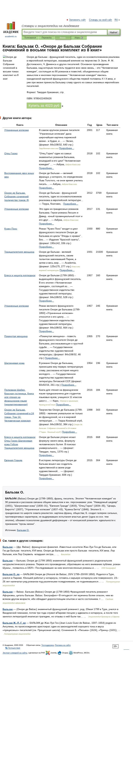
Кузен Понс (10, 228)
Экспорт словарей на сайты (15, 653)
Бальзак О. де (11, 574)
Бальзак (8, 547)
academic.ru (11, 36)
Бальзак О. (23, 530)
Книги (63, 37)
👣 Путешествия (12, 648)
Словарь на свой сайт (100, 20)
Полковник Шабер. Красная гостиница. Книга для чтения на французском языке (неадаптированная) (19, 397)
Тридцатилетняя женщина (19, 251)
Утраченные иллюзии (16, 130)
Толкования (30, 37)
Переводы (47, 37)
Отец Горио (10, 153)
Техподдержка (47, 645)
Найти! (113, 32)
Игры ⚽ (79, 37)
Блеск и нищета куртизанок (19, 275)
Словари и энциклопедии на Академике (50, 26)
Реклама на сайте (63, 645)
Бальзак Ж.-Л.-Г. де (14, 622)
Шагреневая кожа (14, 363)
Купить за (44, 105)
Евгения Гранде (13, 460)
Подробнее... (66, 148)
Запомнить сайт (77, 20)
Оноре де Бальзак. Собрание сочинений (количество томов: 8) (16, 196)
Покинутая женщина (16, 336)
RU (116, 20)
